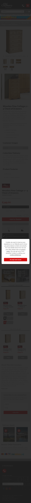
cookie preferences (15, 255)
